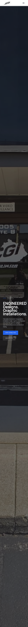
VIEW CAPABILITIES (10, 332)
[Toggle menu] (23, 3)
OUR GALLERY (9, 338)
